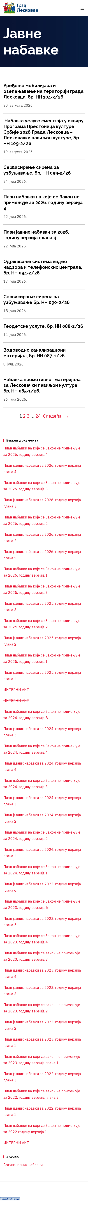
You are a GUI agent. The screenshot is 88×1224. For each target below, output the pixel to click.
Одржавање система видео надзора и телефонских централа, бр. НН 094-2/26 (42, 267)
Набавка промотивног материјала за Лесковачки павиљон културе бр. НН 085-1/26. (42, 385)
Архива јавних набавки (23, 1164)
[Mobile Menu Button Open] (82, 8)
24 (38, 416)
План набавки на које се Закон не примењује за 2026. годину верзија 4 (43, 202)
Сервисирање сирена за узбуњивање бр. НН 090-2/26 (36, 299)
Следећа (56, 416)
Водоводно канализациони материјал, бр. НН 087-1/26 (34, 352)
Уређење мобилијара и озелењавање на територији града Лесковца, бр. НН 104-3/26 (43, 91)
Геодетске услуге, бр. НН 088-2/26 (43, 326)
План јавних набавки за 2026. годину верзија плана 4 (36, 234)
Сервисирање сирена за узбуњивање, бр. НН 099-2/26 (37, 170)
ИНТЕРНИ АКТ (16, 689)
